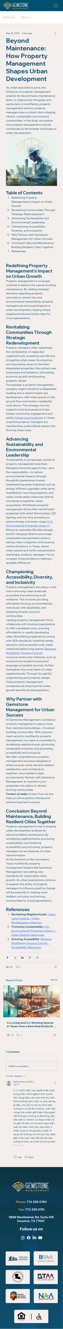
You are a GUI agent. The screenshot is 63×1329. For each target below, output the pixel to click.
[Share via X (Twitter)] (14, 957)
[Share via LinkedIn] (22, 957)
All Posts (9, 17)
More (25, 17)
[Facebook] (28, 1237)
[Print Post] (37, 957)
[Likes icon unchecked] (15, 1157)
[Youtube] (40, 1237)
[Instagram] (22, 1237)
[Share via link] (29, 957)
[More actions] (55, 33)
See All (53, 979)
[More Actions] (55, 1083)
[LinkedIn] (34, 1237)
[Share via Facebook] (7, 957)
